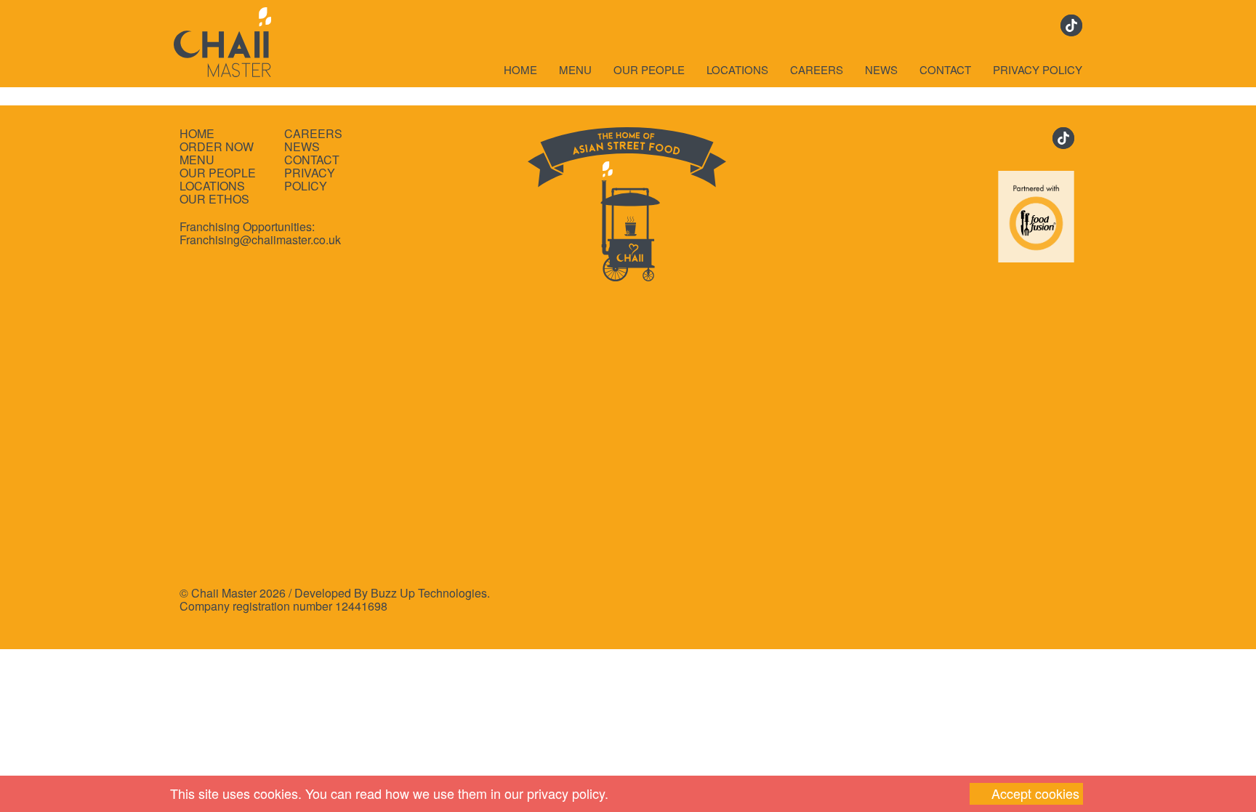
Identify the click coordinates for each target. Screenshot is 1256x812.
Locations (737, 69)
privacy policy (566, 793)
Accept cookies (1035, 793)
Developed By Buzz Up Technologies (390, 592)
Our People (649, 69)
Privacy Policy (1037, 69)
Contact (945, 69)
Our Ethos (214, 199)
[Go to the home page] (222, 38)
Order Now (217, 146)
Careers (816, 69)
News (881, 69)
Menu (575, 69)
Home (520, 69)
